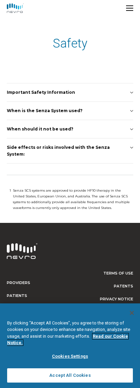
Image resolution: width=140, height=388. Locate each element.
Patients (17, 295)
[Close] (131, 312)
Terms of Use (118, 273)
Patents (123, 286)
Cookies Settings (70, 356)
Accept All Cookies (69, 375)
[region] (70, 345)
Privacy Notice (116, 299)
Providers (18, 282)
